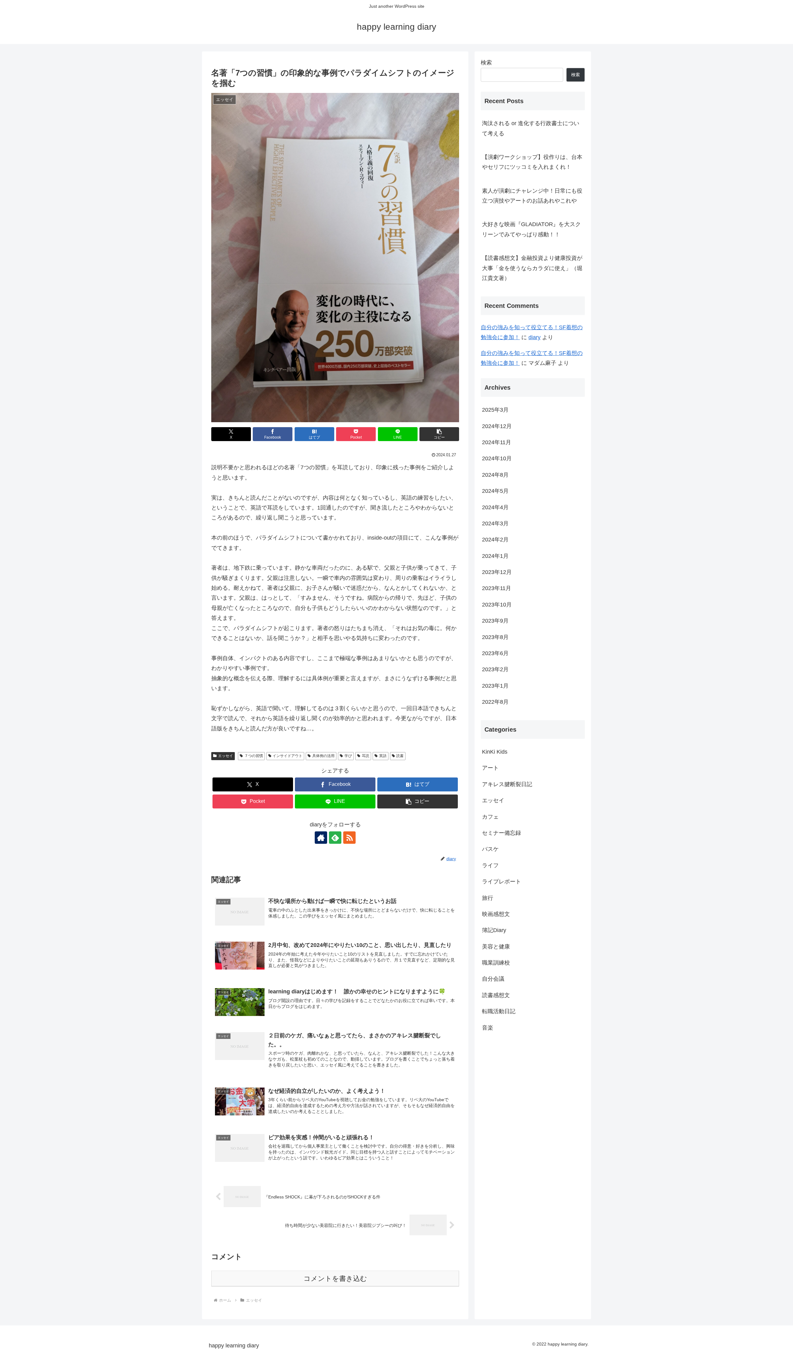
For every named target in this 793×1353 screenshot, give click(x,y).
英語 (383, 756)
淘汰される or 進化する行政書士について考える (530, 128)
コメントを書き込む (335, 1278)
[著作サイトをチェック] (321, 837)
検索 (486, 62)
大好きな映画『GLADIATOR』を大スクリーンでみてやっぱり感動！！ (531, 229)
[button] (439, 434)
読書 (400, 756)
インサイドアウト (287, 756)
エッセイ (225, 756)
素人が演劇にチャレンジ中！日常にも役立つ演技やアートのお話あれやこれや (532, 196)
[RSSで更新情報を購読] (349, 837)
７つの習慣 (253, 756)
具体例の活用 (323, 756)
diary (534, 337)
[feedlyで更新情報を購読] (335, 837)
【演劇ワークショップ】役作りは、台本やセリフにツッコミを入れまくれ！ (532, 162)
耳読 (365, 756)
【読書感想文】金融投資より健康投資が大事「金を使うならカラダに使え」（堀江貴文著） (532, 268)
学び (348, 756)
